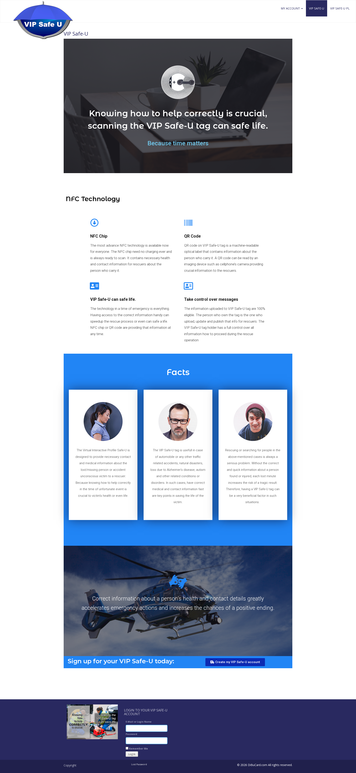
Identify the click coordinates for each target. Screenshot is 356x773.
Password (131, 734)
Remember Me (138, 748)
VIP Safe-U (316, 8)
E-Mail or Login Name (138, 721)
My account (291, 8)
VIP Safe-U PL (340, 8)
